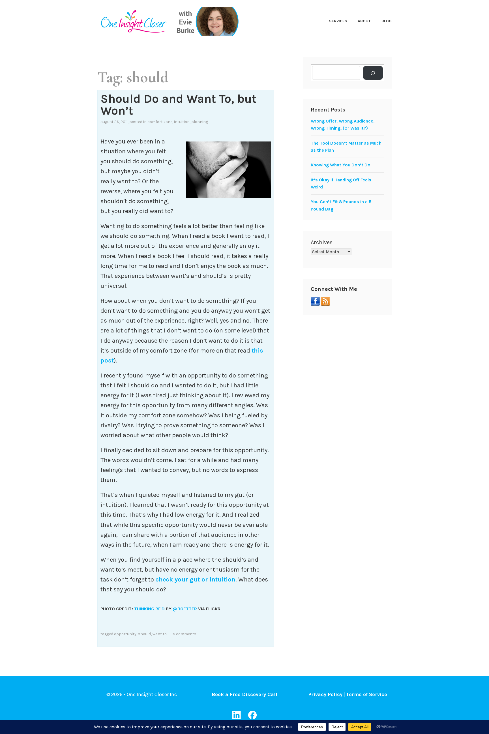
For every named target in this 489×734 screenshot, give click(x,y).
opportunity (125, 634)
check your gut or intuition (195, 579)
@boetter (185, 608)
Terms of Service (366, 694)
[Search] (373, 73)
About (364, 21)
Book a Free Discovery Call (244, 694)
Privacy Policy (325, 694)
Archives (322, 242)
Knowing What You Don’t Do (340, 165)
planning (199, 121)
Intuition (182, 121)
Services (338, 21)
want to (160, 634)
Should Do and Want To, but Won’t (178, 105)
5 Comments (184, 634)
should (144, 634)
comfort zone (159, 121)
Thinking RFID (149, 608)
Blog (386, 21)
